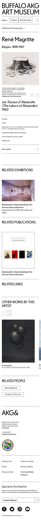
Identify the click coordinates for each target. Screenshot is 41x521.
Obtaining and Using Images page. (11, 96)
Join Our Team (27, 461)
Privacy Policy (26, 467)
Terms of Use (7, 472)
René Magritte (18, 39)
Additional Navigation (12, 28)
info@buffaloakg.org (9, 434)
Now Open (5, 428)
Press (4, 467)
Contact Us (7, 461)
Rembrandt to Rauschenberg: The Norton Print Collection (17, 205)
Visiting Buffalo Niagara (27, 473)
